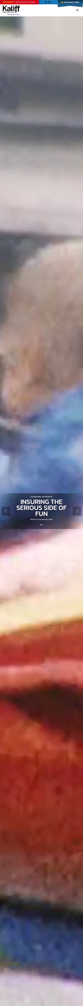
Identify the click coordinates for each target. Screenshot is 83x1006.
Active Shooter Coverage (19, 2)
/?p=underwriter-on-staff (41, 524)
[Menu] (77, 10)
